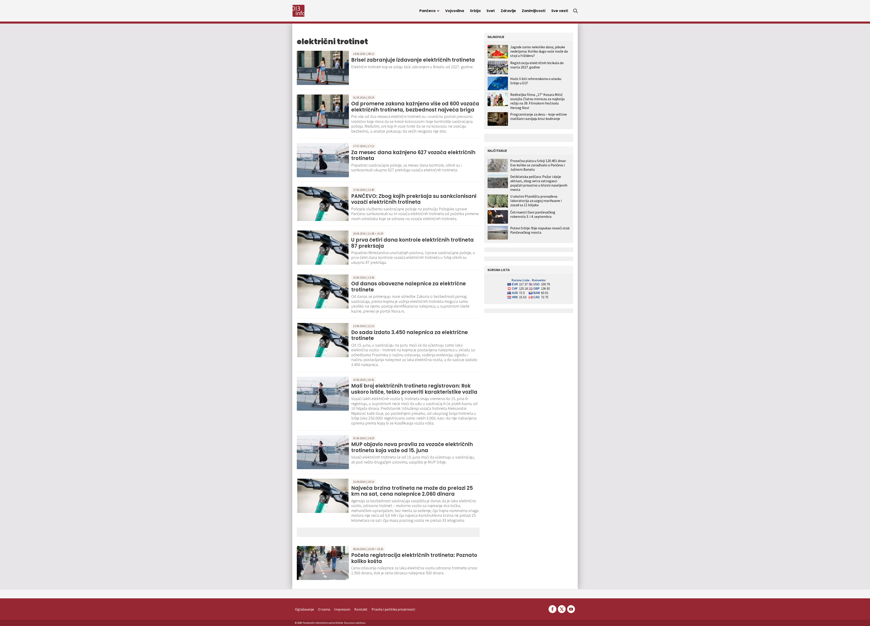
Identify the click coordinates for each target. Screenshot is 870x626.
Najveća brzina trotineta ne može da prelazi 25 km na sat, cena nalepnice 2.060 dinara (412, 491)
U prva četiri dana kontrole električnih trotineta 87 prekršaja (412, 242)
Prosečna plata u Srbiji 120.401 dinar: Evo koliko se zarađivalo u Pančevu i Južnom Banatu (538, 165)
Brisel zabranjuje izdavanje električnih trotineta (413, 59)
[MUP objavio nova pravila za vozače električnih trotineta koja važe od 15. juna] (323, 451)
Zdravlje (508, 10)
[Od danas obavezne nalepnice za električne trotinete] (323, 291)
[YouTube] (570, 609)
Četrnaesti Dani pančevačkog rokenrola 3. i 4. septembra (532, 214)
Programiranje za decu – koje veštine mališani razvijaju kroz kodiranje (538, 116)
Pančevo (427, 10)
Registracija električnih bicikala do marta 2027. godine (537, 65)
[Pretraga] (575, 11)
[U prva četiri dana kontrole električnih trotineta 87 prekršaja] (323, 247)
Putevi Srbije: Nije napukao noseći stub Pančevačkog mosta (540, 230)
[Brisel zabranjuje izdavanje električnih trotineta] (323, 67)
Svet (490, 10)
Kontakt (360, 609)
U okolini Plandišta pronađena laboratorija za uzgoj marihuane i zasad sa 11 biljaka (536, 200)
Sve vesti (559, 10)
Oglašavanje (304, 609)
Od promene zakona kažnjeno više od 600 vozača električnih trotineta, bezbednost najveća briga (415, 106)
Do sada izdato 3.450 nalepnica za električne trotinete (409, 335)
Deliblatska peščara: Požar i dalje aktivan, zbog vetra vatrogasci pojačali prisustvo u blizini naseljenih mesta (538, 183)
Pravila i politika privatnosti (393, 609)
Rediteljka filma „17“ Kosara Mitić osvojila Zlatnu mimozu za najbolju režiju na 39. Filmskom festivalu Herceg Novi (537, 101)
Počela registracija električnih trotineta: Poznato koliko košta (414, 558)
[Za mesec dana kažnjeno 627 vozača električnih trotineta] (323, 160)
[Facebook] (552, 609)
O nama (324, 609)
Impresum (342, 609)
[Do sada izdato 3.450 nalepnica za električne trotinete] (323, 339)
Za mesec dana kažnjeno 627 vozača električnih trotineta (413, 155)
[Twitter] (561, 609)
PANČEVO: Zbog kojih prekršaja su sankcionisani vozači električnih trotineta (413, 199)
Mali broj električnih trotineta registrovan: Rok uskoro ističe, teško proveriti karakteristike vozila (414, 388)
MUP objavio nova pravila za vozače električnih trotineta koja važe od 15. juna (412, 447)
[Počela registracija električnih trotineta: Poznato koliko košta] (323, 562)
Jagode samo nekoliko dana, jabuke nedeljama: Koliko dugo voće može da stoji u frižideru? (539, 51)
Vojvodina (454, 10)
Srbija (475, 10)
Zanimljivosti (533, 10)
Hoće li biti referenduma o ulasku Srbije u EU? (535, 80)
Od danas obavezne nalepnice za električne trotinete (408, 286)
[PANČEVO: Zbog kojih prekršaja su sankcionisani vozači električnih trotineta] (323, 203)
